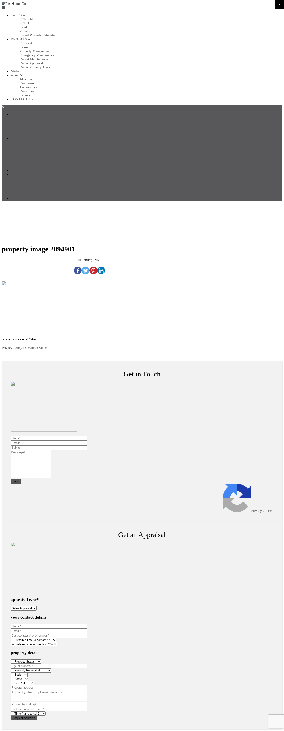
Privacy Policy (12, 348)
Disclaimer (30, 348)
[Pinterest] (93, 270)
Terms (269, 511)
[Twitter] (85, 270)
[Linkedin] (101, 270)
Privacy (256, 511)
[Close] (279, 4)
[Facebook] (78, 270)
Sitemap (44, 348)
